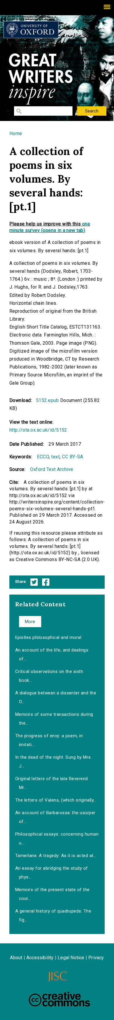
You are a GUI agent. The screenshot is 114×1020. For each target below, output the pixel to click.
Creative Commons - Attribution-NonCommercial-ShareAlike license (59, 999)
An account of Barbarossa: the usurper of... (55, 817)
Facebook (45, 582)
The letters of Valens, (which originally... (56, 800)
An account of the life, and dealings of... (51, 654)
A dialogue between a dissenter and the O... (55, 697)
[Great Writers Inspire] (31, 30)
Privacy (96, 957)
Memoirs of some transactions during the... (54, 719)
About (16, 957)
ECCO (43, 456)
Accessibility (40, 957)
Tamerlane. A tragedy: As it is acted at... (55, 855)
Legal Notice (71, 957)
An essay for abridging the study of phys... (51, 873)
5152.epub (47, 400)
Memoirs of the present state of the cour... (52, 894)
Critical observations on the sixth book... (49, 676)
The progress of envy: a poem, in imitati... (49, 740)
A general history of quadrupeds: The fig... (53, 915)
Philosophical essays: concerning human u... (57, 839)
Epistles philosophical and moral (48, 637)
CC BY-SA (72, 456)
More (30, 621)
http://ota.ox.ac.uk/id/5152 (38, 430)
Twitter (34, 582)
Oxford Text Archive (51, 469)
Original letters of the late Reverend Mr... (51, 783)
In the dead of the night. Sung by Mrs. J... (53, 762)
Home (15, 133)
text (55, 456)
